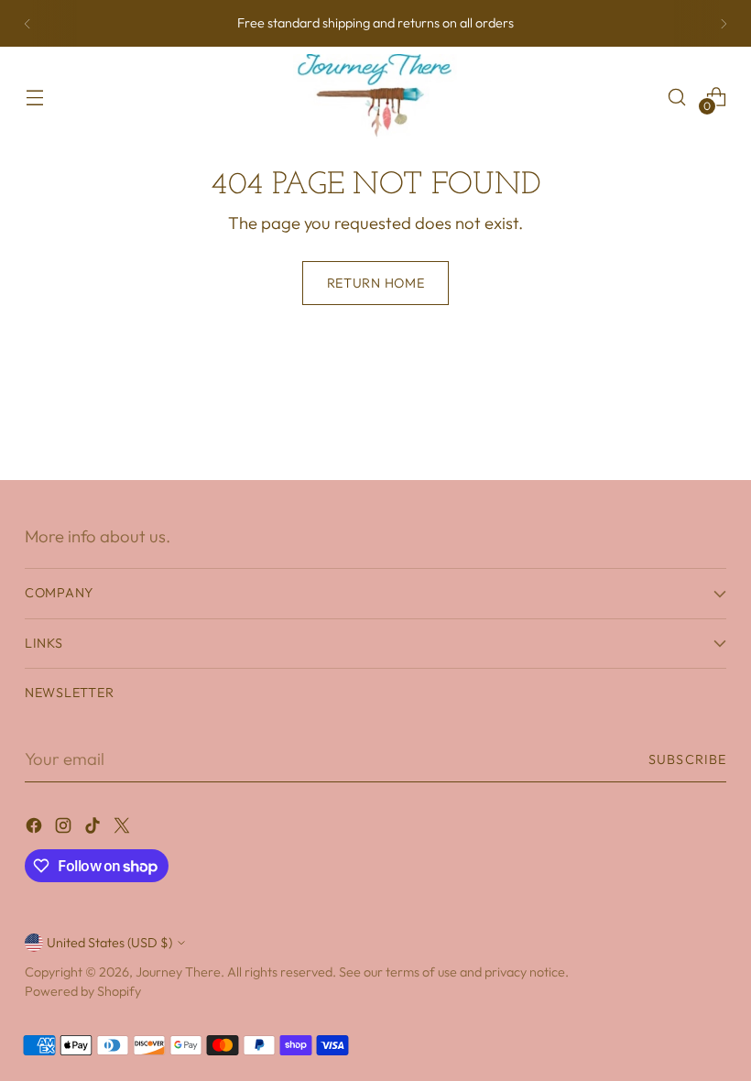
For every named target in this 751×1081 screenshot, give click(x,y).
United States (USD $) (109, 942)
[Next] (723, 23)
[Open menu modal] (34, 96)
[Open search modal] (677, 96)
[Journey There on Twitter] (124, 829)
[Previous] (27, 23)
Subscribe (687, 759)
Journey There (178, 972)
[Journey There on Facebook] (36, 829)
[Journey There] (375, 96)
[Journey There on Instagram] (65, 829)
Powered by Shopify (83, 991)
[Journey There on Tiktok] (94, 829)
